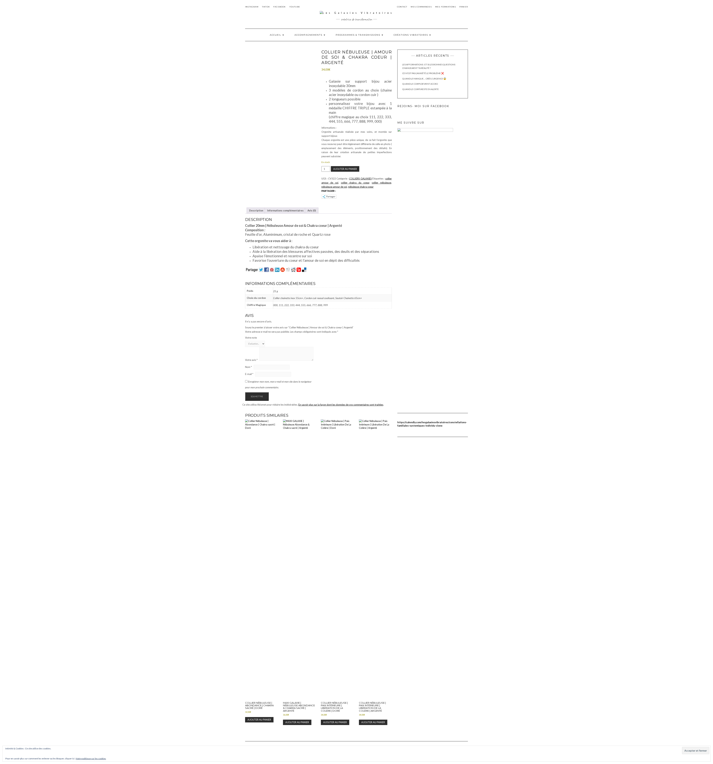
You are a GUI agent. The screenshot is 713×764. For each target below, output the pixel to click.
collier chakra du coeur (355, 182)
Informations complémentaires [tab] (285, 210)
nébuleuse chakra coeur (361, 186)
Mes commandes (421, 7)
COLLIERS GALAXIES (360, 178)
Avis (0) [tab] (311, 210)
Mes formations (445, 7)
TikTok (266, 7)
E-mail (249, 374)
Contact (402, 7)
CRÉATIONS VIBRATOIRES (411, 35)
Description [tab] (256, 210)
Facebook (279, 7)
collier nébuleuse (381, 182)
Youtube (294, 7)
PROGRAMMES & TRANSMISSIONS (358, 35)
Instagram (251, 7)
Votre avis (251, 359)
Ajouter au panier (345, 168)
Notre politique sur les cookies (91, 758)
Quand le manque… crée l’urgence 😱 (424, 78)
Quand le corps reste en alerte (420, 89)
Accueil (276, 35)
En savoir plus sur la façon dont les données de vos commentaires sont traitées (340, 404)
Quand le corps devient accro (420, 83)
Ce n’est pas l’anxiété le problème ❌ (423, 73)
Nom (248, 366)
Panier (463, 7)
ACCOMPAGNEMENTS (308, 35)
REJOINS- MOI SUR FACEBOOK (423, 106)
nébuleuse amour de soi (334, 186)
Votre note (251, 337)
